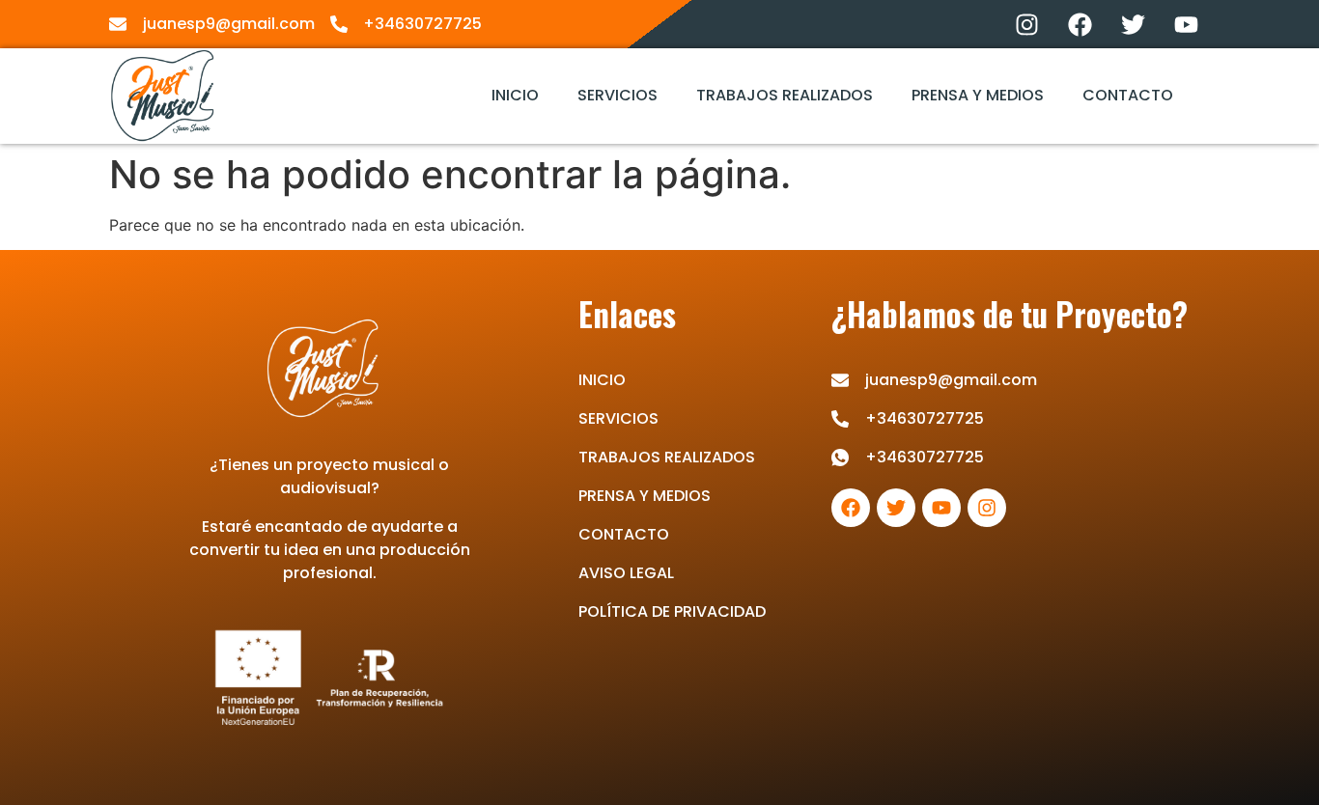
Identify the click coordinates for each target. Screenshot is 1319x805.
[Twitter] (1133, 24)
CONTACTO (1127, 95)
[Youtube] (1186, 24)
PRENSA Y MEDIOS (978, 95)
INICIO (515, 95)
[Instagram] (1026, 24)
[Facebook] (1079, 24)
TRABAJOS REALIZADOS (784, 95)
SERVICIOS (617, 95)
